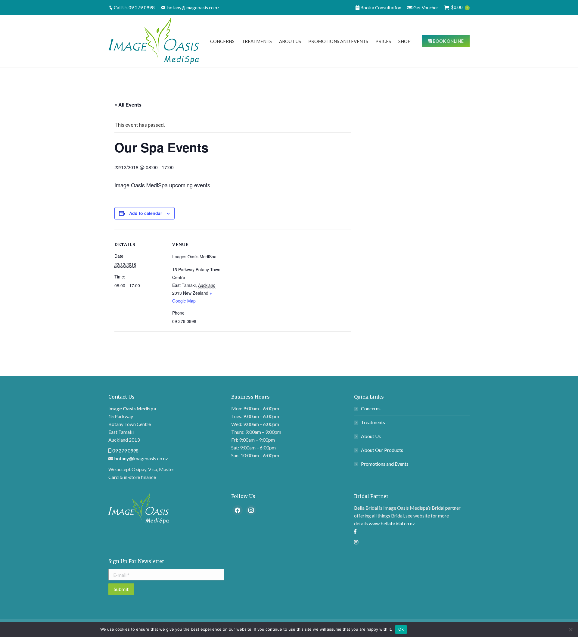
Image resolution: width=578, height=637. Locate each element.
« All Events (127, 104)
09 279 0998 (142, 7)
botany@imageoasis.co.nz (193, 7)
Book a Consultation (380, 7)
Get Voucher (425, 7)
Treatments (373, 422)
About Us (371, 436)
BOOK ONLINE (448, 41)
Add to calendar (145, 213)
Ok (401, 629)
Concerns (371, 408)
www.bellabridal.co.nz (392, 523)
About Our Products (382, 450)
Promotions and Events (385, 464)
